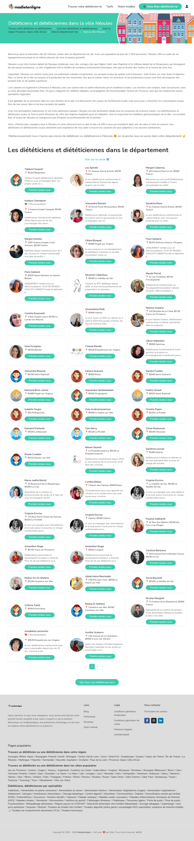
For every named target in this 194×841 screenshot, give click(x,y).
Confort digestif (93, 793)
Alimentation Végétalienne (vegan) (127, 790)
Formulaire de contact (155, 711)
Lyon (99, 773)
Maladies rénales (25, 800)
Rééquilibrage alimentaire (39, 803)
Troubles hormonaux (72, 810)
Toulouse (12, 780)
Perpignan (55, 777)
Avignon (112, 770)
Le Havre (61, 773)
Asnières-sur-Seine (81, 770)
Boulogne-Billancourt (154, 770)
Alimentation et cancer (70, 790)
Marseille (109, 773)
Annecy (52, 770)
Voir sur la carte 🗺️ (97, 159)
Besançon (124, 770)
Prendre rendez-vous (39, 190)
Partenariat (89, 716)
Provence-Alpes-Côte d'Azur (124, 760)
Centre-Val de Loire (88, 756)
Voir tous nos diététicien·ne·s (97, 682)
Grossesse (39, 797)
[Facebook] (147, 720)
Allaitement (14, 793)
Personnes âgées (136, 800)
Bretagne (71, 756)
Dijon (40, 773)
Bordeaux (136, 770)
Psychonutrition (16, 803)
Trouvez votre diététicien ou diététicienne (30, 28)
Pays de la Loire (98, 760)
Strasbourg (161, 777)
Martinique (23, 760)
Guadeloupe (127, 756)
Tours (34, 780)
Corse (104, 756)
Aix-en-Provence (17, 770)
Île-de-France (173, 756)
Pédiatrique (118, 800)
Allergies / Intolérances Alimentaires (41, 793)
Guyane (140, 756)
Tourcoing (24, 780)
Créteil (32, 773)
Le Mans (72, 773)
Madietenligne (84, 832)
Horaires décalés (56, 797)
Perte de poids (155, 800)
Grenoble (50, 773)
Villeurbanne (45, 780)
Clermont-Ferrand (17, 773)
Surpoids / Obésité (36, 807)
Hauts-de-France (155, 756)
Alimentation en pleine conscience (39, 790)
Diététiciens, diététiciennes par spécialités (35, 786)
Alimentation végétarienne (161, 790)
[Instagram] (154, 720)
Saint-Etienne (132, 777)
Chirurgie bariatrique (73, 793)
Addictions (13, 790)
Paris (45, 777)
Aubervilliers (99, 770)
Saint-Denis (117, 777)
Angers (42, 770)
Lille (81, 773)
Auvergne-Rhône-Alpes (20, 756)
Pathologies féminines (98, 800)
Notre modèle (126, 6)
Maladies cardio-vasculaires (113, 797)
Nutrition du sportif (75, 800)
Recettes (89, 722)
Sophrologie (167, 803)
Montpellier (129, 773)
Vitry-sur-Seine (62, 780)
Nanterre (174, 773)
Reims (76, 777)
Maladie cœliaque (87, 797)
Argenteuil (63, 770)
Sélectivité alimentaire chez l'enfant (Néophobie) (112, 803)
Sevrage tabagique (149, 803)
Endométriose (24, 797)
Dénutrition (109, 793)
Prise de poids (172, 800)
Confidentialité (121, 734)
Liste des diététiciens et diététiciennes (77, 28)
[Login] (187, 6)
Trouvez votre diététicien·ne (85, 6)
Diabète (139, 793)
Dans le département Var (65, 31)
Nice (20, 777)
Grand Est (114, 756)
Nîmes (27, 777)
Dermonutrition (125, 793)
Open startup (91, 727)
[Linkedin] (160, 720)
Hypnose (71, 797)
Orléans (37, 777)
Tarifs (109, 6)
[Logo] (25, 6)
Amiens (32, 770)
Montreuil (142, 773)
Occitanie (83, 760)
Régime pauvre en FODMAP (70, 803)
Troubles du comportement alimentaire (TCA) (35, 810)
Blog (86, 711)
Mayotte (35, 760)
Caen (178, 770)
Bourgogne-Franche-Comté (49, 756)
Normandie (48, 760)
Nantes (12, 777)
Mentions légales (123, 729)
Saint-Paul (147, 777)
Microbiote (42, 800)
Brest (171, 770)
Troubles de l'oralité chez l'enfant (65, 807)
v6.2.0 (139, 832)
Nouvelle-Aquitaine (66, 760)
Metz (118, 773)
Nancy (164, 773)
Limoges (90, 773)
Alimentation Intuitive (95, 790)
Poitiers (67, 777)
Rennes (86, 777)
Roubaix (96, 777)
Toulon (172, 777)
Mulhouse (154, 773)
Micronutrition (56, 800)
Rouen (105, 777)
